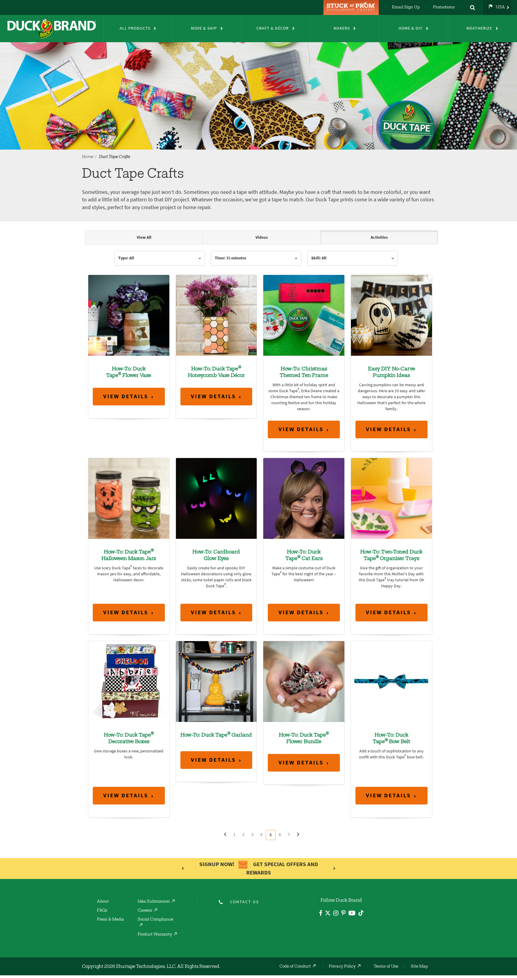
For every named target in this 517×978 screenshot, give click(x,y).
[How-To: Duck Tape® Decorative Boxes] (128, 681)
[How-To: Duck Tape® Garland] (216, 681)
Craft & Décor (272, 28)
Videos (262, 237)
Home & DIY (410, 28)
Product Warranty (155, 935)
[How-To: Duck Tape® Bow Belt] (391, 681)
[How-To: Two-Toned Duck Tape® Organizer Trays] (391, 498)
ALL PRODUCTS (135, 28)
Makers (342, 28)
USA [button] (500, 7)
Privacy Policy (342, 967)
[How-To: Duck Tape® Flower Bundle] (303, 681)
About (103, 902)
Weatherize (479, 28)
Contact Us (244, 902)
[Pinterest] (343, 914)
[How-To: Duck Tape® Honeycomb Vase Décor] (216, 315)
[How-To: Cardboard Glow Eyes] (216, 498)
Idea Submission (154, 902)
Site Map (419, 967)
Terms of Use (386, 967)
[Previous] (225, 834)
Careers (145, 911)
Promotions (444, 7)
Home (87, 157)
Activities (379, 237)
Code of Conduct (295, 967)
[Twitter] (327, 914)
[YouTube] (352, 914)
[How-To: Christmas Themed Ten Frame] (303, 315)
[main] (258, 538)
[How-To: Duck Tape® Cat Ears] (303, 498)
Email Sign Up (406, 7)
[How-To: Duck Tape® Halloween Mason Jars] (128, 498)
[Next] (298, 834)
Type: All (126, 258)
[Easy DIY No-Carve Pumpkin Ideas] (391, 315)
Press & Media (110, 920)
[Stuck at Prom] (351, 7)
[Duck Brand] (52, 28)
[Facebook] (320, 914)
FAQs (102, 911)
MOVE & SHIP (204, 28)
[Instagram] (335, 914)
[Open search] (472, 7)
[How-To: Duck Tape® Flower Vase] (128, 315)
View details (125, 396)
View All (144, 237)
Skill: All (318, 258)
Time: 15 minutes (230, 258)
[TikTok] (361, 912)
